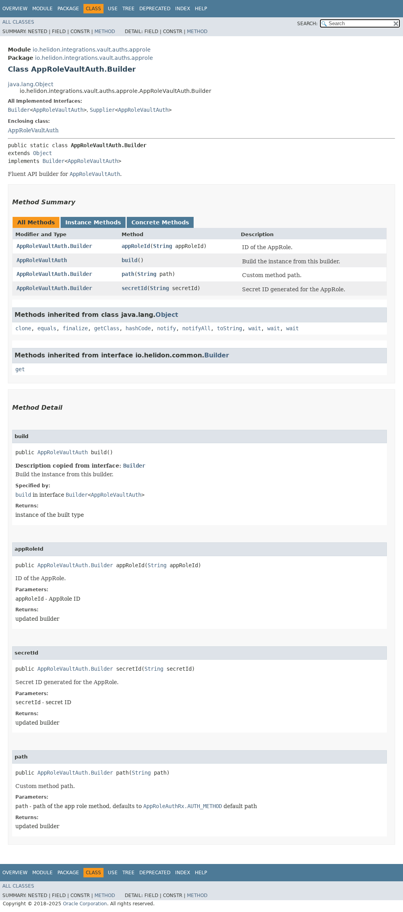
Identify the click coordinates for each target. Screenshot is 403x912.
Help (201, 8)
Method (104, 31)
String (162, 246)
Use (113, 8)
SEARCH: (307, 23)
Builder (19, 110)
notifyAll (196, 328)
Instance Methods (93, 222)
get (20, 369)
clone (23, 328)
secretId (134, 288)
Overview (15, 8)
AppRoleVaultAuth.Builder (54, 246)
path (128, 274)
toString (229, 328)
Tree (128, 8)
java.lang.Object (30, 84)
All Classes (18, 22)
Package (68, 8)
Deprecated (154, 8)
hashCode (138, 328)
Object (42, 153)
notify (166, 328)
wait (254, 328)
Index (182, 8)
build (129, 260)
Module (42, 8)
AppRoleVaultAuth (58, 110)
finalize (75, 328)
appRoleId (136, 246)
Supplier (102, 110)
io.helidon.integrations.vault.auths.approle (92, 49)
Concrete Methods (160, 222)
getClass (106, 328)
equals (46, 328)
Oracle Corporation (85, 903)
